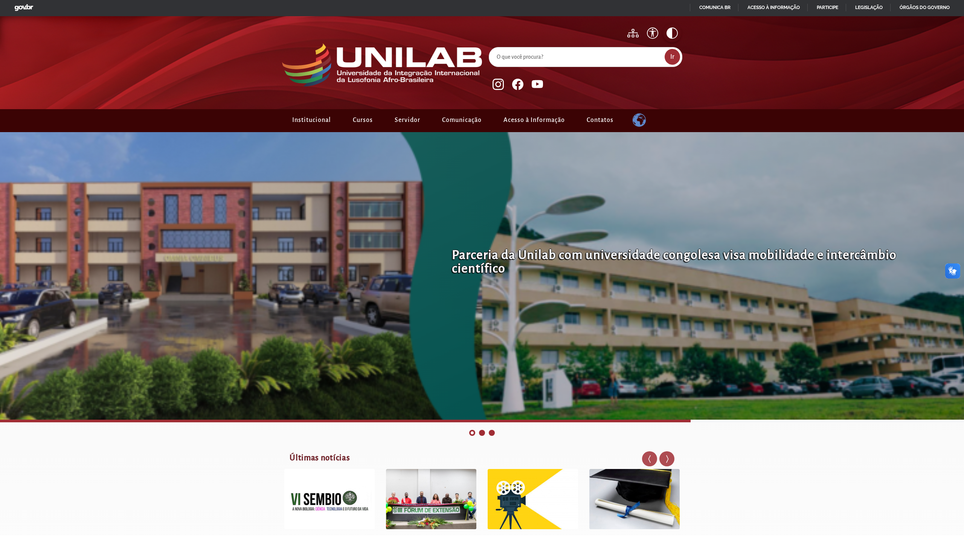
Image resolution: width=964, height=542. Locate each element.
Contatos (600, 120)
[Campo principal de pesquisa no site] (491, 45)
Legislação (869, 7)
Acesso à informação (773, 7)
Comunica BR (715, 7)
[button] (649, 458)
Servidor (407, 120)
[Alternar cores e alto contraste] (672, 33)
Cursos (363, 120)
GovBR (22, 5)
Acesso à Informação (534, 120)
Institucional (311, 120)
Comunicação (462, 120)
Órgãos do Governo (925, 7)
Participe (827, 7)
